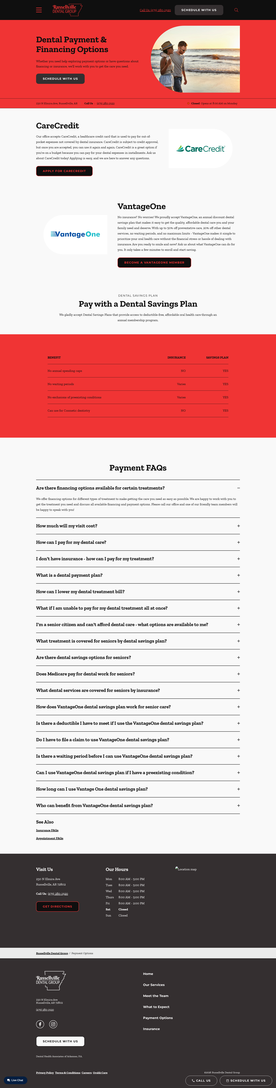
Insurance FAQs (47, 830)
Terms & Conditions (67, 1072)
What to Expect (156, 1007)
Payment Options (158, 1018)
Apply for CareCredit (64, 171)
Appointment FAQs (49, 838)
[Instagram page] (53, 1024)
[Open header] (39, 10)
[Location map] (207, 900)
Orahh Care (100, 1072)
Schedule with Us (199, 10)
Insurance (151, 1029)
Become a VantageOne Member (154, 262)
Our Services (154, 985)
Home (148, 974)
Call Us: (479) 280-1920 (155, 10)
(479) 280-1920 (106, 103)
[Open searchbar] (236, 10)
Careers (87, 1072)
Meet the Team (156, 996)
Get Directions (57, 906)
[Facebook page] (40, 1024)
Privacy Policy (45, 1072)
